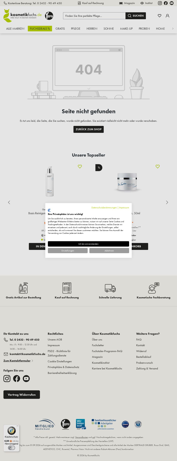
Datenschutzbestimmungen (104, 207)
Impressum (124, 207)
